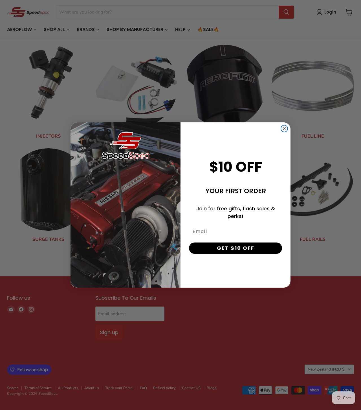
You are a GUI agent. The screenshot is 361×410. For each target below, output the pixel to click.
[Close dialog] (284, 128)
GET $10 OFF (235, 248)
